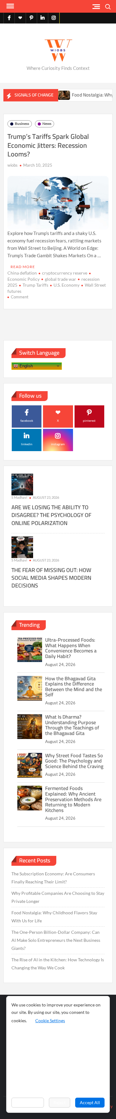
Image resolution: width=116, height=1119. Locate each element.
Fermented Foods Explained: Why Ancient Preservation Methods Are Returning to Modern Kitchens (73, 799)
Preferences (27, 1102)
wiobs (12, 165)
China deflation (22, 272)
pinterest (89, 420)
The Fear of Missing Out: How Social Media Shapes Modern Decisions (51, 578)
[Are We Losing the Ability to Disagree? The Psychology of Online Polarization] (22, 484)
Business (22, 123)
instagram (58, 444)
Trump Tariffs (35, 285)
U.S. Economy (66, 285)
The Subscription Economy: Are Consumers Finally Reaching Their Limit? (53, 877)
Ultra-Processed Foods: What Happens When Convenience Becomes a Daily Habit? (71, 648)
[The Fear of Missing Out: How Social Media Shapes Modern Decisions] (22, 546)
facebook (26, 420)
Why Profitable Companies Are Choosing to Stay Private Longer (57, 897)
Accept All (90, 1102)
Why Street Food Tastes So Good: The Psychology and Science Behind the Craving (74, 761)
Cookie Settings (50, 1020)
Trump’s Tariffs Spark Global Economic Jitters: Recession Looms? (48, 145)
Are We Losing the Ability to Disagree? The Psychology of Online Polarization (51, 515)
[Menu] (9, 6)
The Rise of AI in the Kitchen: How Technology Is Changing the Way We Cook (57, 963)
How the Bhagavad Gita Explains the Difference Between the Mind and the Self (73, 686)
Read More (23, 266)
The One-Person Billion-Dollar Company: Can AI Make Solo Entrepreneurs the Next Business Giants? (55, 940)
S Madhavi (19, 497)
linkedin (26, 444)
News (46, 123)
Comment (19, 296)
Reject (60, 1102)
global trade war (60, 279)
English (25, 365)
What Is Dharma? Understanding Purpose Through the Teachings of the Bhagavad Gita (72, 725)
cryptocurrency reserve (64, 272)
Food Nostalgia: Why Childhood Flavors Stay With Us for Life (54, 916)
